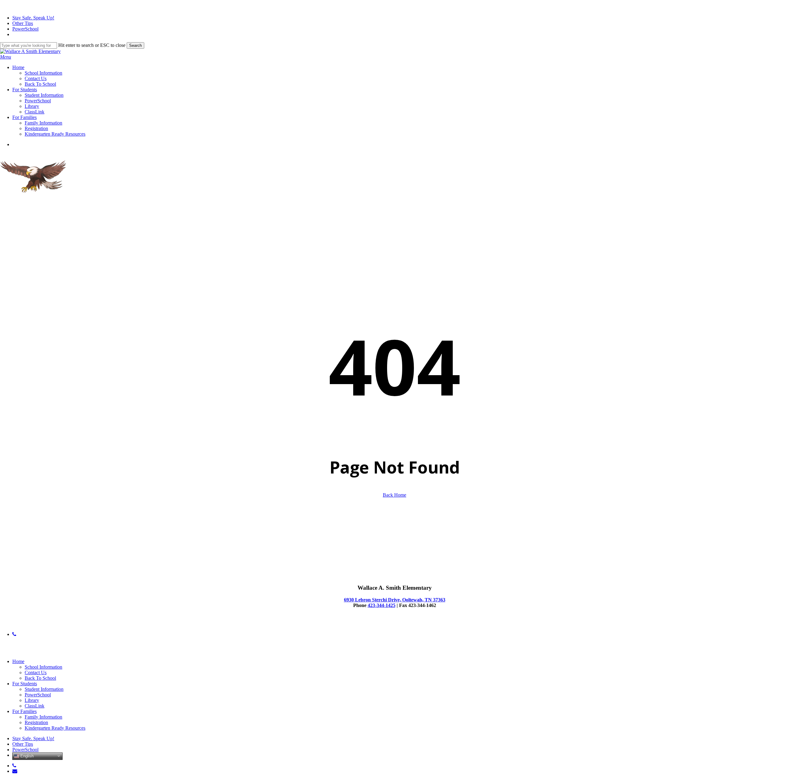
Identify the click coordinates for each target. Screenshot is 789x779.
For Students (24, 683)
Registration (36, 722)
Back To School (40, 678)
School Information (43, 667)
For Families (24, 711)
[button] (5, 56)
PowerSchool (38, 694)
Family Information (43, 717)
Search (135, 45)
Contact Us (36, 672)
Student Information (44, 689)
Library (32, 700)
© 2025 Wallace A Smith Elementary (36, 623)
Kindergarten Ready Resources (55, 728)
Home (18, 661)
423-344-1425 (381, 605)
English (26, 755)
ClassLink (34, 705)
